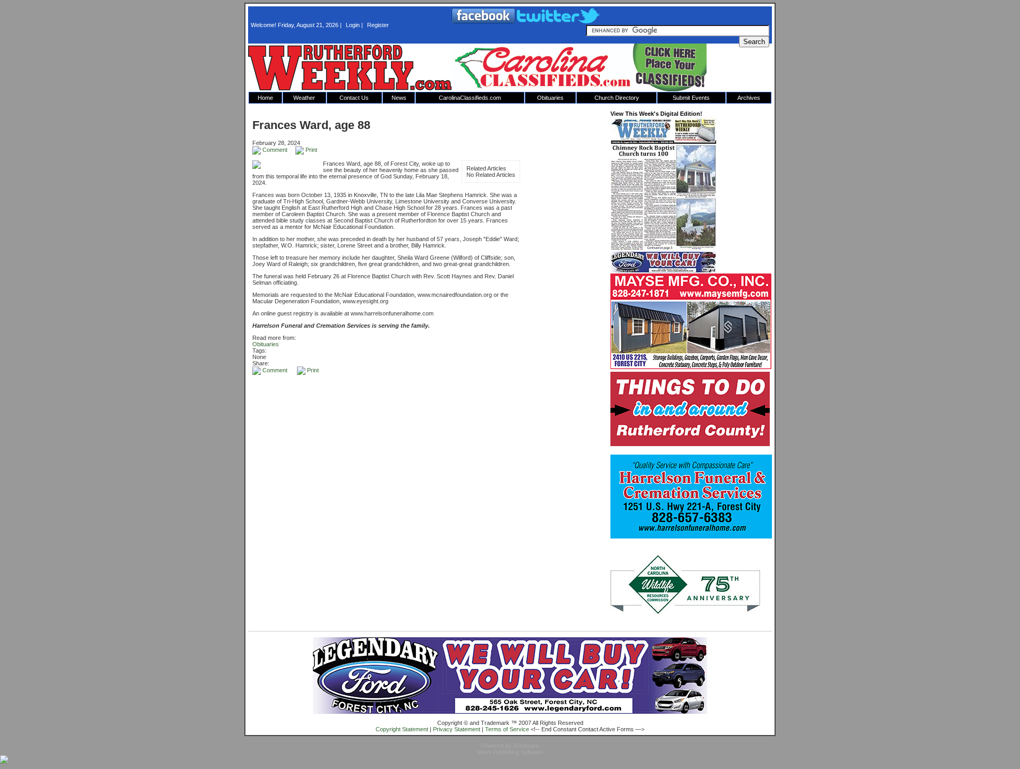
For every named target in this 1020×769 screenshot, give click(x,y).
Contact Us (354, 98)
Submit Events (691, 98)
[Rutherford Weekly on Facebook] (484, 21)
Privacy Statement (456, 729)
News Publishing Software (510, 752)
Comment (274, 150)
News (399, 98)
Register (378, 25)
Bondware (526, 745)
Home (265, 98)
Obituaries (550, 98)
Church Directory (616, 98)
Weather (304, 98)
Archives (748, 98)
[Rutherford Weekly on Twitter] (558, 21)
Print (310, 150)
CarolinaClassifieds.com (470, 98)
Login (353, 25)
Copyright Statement (402, 729)
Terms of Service (507, 729)
